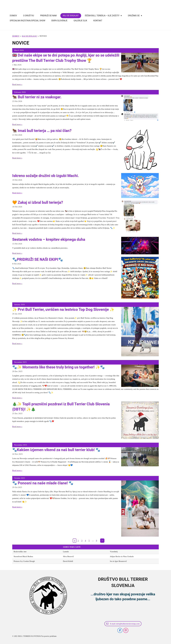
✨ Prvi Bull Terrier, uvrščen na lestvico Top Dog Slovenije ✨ (63, 309)
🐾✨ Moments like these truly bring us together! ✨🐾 (58, 367)
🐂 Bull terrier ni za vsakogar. (36, 97)
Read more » (17, 84)
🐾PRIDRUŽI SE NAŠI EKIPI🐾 (37, 259)
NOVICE (43, 36)
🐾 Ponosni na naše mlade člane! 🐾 (42, 483)
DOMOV (15, 36)
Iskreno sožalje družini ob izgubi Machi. (45, 175)
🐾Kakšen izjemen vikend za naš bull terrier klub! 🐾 (56, 450)
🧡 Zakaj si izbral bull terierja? (37, 202)
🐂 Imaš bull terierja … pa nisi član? (41, 130)
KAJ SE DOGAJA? (29, 36)
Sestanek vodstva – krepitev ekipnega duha (48, 239)
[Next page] (102, 540)
